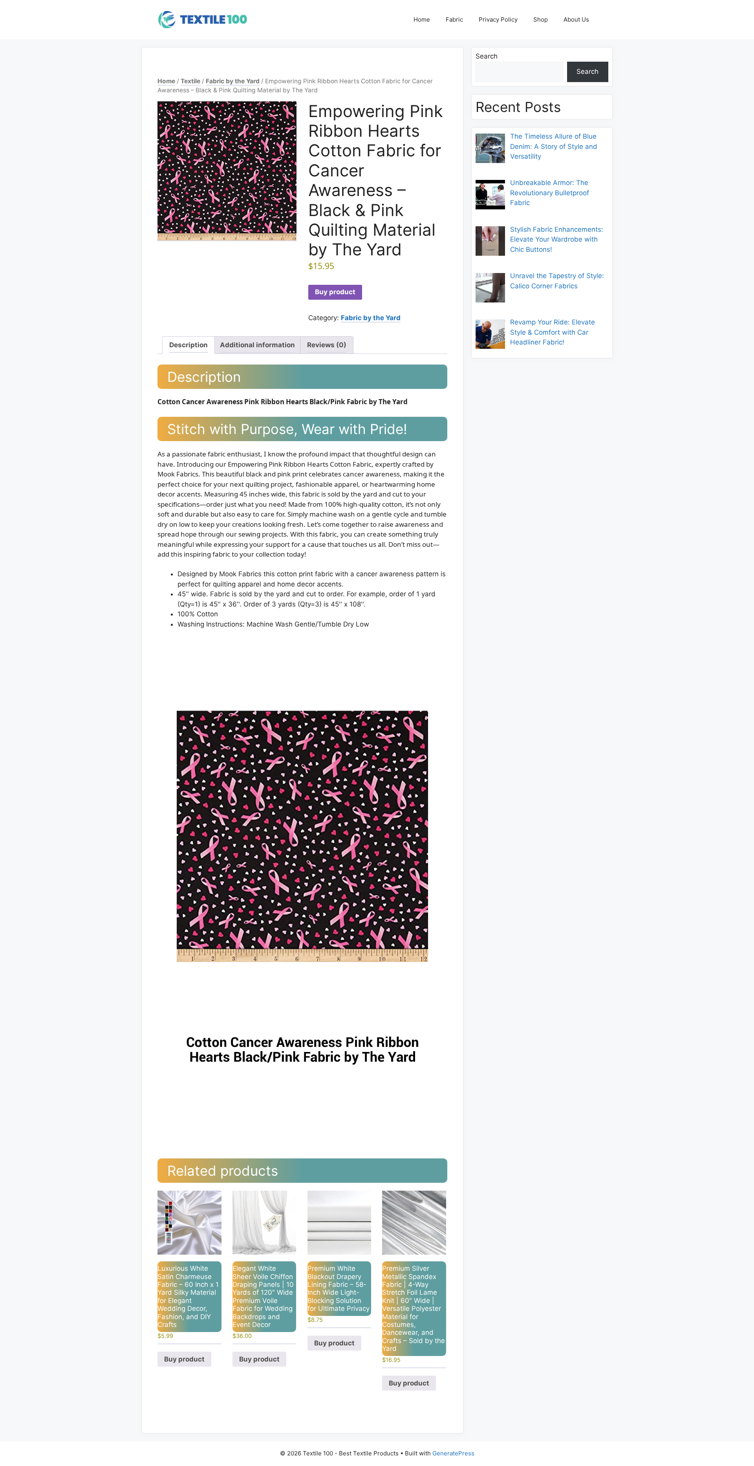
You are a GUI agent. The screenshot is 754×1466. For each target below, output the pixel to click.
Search (487, 56)
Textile (190, 81)
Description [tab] (188, 345)
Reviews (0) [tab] (326, 345)
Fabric (454, 19)
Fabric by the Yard (233, 81)
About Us (576, 19)
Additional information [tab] (257, 345)
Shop (540, 19)
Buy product (335, 292)
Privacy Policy (498, 19)
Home (422, 19)
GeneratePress (453, 1453)
